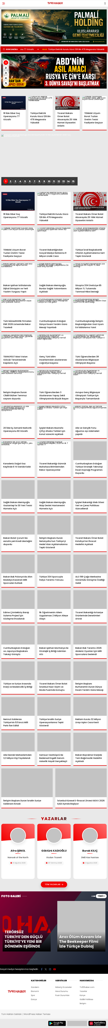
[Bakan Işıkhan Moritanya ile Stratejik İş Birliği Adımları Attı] (54, 635)
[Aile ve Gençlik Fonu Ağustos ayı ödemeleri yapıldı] (90, 415)
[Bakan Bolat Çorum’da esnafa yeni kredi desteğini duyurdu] (18, 525)
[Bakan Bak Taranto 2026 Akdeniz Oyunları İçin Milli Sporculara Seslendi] (90, 635)
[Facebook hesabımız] (41, 969)
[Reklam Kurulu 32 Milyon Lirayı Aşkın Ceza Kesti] (90, 706)
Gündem (35, 987)
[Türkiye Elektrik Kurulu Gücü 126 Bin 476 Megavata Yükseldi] (40, 103)
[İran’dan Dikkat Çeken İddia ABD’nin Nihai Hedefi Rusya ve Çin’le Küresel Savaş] (54, 71)
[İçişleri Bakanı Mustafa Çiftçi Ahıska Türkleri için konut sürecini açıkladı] (54, 415)
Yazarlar (83, 991)
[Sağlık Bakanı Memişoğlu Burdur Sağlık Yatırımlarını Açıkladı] (54, 272)
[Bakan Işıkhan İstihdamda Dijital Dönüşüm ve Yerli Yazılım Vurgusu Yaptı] (18, 272)
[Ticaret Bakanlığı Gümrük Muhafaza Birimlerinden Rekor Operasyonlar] (54, 450)
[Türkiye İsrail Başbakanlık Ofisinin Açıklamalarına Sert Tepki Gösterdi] (90, 237)
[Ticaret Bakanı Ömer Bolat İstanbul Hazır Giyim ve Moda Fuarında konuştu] (54, 670)
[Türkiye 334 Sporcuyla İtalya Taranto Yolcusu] (54, 564)
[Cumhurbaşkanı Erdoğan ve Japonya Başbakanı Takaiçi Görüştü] (18, 635)
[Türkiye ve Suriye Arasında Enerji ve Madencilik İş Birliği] (18, 670)
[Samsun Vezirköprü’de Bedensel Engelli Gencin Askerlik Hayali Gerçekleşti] (54, 742)
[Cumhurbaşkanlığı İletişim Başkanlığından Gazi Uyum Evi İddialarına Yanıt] (90, 308)
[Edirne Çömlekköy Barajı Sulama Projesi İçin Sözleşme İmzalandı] (18, 599)
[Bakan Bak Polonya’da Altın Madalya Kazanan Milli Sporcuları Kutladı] (18, 564)
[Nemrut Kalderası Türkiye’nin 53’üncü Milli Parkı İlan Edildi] (18, 706)
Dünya (34, 999)
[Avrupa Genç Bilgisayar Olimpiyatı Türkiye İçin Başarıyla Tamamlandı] (90, 379)
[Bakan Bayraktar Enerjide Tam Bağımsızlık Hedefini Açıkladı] (90, 742)
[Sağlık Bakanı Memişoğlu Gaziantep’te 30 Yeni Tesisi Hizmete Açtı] (18, 489)
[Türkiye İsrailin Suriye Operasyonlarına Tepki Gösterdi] (54, 706)
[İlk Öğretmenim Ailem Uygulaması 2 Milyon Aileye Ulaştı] (54, 599)
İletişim (83, 1003)
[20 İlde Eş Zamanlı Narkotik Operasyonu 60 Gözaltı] (18, 415)
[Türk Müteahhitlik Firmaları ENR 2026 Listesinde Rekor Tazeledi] (18, 308)
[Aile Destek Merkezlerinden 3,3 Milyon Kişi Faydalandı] (18, 742)
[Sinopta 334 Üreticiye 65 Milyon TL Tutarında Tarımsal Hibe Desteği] (90, 272)
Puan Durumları (62, 995)
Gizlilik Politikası (86, 999)
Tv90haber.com (87, 987)
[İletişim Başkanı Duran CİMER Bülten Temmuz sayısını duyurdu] (18, 379)
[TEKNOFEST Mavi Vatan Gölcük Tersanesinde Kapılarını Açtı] (18, 344)
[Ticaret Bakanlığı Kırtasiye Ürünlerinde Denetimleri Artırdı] (90, 599)
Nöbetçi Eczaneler (63, 987)
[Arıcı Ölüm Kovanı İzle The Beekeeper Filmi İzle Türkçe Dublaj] (81, 902)
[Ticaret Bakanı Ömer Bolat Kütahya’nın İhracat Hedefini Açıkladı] (90, 525)
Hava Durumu (61, 991)
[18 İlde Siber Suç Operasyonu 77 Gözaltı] (13, 103)
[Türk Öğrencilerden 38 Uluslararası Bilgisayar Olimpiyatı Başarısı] (90, 344)
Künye (82, 995)
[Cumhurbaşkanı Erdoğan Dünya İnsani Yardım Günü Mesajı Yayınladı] (54, 308)
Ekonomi (35, 991)
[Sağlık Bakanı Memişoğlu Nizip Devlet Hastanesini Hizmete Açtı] (54, 489)
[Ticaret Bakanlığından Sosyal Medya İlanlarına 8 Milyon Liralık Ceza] (54, 237)
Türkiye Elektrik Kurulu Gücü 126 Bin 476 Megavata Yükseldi (51, 49)
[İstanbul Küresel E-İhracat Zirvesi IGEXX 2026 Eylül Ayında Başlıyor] (81, 782)
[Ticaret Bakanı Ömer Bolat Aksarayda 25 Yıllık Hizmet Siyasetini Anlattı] (67, 103)
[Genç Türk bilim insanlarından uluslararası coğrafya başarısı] (54, 344)
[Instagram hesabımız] (50, 969)
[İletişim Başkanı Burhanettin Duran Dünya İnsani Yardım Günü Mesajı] (90, 670)
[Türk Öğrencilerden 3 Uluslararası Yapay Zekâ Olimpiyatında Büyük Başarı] (54, 379)
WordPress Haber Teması (37, 1014)
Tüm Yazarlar (52, 884)
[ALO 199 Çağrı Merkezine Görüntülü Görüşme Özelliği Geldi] (90, 564)
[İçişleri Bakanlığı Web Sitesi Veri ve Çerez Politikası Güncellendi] (90, 489)
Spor (33, 995)
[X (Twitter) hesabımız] (46, 969)
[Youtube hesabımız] (54, 969)
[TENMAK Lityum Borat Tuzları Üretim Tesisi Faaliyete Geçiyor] (94, 103)
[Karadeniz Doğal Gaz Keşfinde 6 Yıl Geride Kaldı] (18, 450)
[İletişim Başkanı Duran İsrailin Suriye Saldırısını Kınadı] (27, 782)
